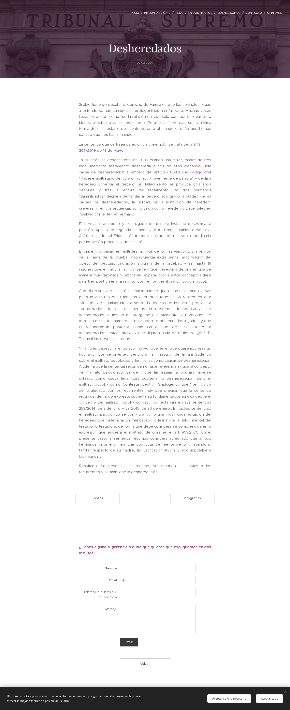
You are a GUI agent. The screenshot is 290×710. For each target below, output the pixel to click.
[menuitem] (136, 13)
